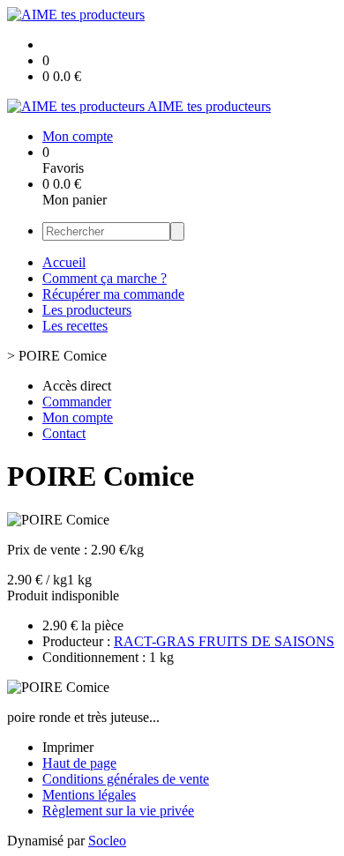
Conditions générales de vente (125, 778)
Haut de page (79, 763)
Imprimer (67, 747)
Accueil (64, 262)
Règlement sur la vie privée (118, 810)
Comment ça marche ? (104, 278)
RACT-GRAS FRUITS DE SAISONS (224, 641)
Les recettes (75, 325)
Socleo (107, 840)
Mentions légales (89, 794)
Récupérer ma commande (113, 294)
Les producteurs (86, 309)
